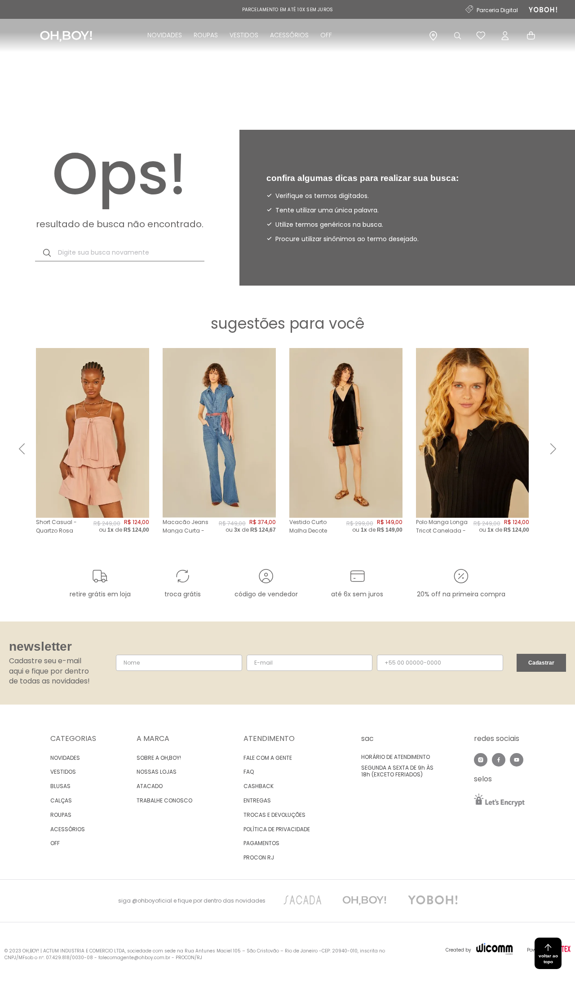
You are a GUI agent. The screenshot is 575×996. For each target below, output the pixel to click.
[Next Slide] (553, 449)
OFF (326, 35)
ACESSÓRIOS (289, 35)
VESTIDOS (244, 35)
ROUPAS (206, 35)
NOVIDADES (164, 35)
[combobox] (119, 252)
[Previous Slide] (21, 449)
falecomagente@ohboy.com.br (134, 957)
